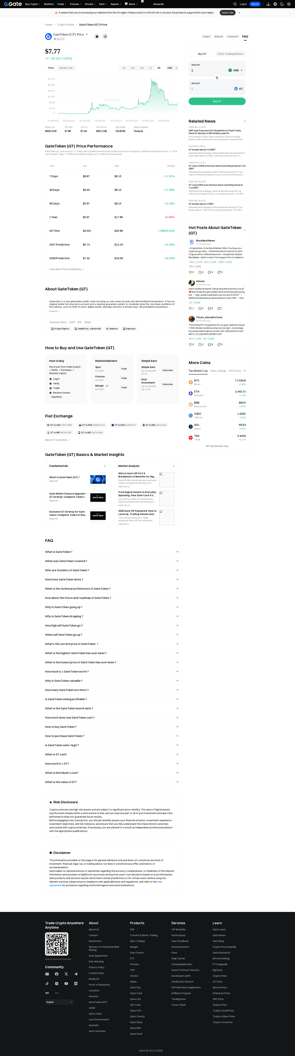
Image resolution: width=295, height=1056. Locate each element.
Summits (94, 1025)
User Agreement (98, 955)
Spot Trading (137, 941)
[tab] (207, 36)
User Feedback (180, 941)
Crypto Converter (223, 1022)
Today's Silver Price (224, 1016)
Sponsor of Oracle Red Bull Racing (104, 948)
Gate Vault (136, 1033)
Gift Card (135, 1004)
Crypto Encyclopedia (224, 946)
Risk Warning (96, 961)
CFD (132, 970)
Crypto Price (220, 975)
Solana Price (220, 1004)
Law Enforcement (99, 1019)
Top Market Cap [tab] (198, 370)
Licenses (94, 990)
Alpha (133, 981)
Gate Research (221, 952)
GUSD (92, 1007)
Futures (134, 964)
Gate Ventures (97, 1031)
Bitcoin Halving (221, 958)
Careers (93, 935)
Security (93, 996)
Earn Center (137, 952)
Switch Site (228, 12)
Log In (243, 4)
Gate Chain (95, 1013)
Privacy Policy (96, 967)
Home (48, 24)
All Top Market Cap (217, 446)
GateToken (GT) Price (93, 24)
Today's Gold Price (223, 1010)
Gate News (219, 935)
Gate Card (136, 993)
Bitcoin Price (220, 987)
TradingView (178, 999)
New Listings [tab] (218, 370)
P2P (132, 929)
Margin (134, 946)
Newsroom (95, 941)
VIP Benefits (178, 929)
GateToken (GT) (98, 1002)
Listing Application (181, 964)
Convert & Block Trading (144, 935)
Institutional (178, 935)
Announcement (180, 946)
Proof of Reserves (99, 984)
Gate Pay (135, 987)
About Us (94, 929)
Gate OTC (135, 1010)
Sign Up (255, 4)
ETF (132, 958)
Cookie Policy (96, 973)
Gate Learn (219, 929)
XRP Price (218, 999)
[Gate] (13, 4)
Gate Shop (136, 1022)
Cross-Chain (178, 1004)
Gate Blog (218, 941)
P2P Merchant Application (186, 987)
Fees (174, 952)
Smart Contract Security (185, 970)
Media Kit (94, 978)
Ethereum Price (221, 993)
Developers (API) (181, 975)
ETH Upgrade (220, 964)
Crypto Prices (65, 24)
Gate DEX (135, 1028)
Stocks (134, 975)
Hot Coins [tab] (235, 370)
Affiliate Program (181, 993)
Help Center (178, 958)
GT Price (217, 981)
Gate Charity (137, 1016)
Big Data (217, 970)
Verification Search (182, 981)
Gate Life (135, 999)
